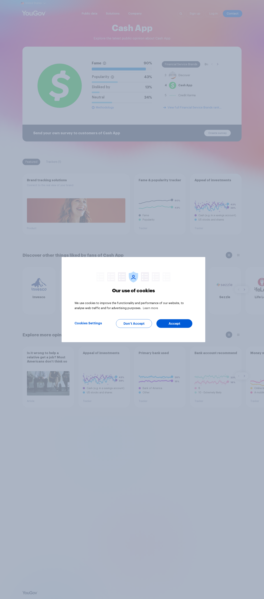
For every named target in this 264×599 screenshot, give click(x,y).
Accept (174, 323)
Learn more (150, 308)
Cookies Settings (88, 323)
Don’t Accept (134, 323)
